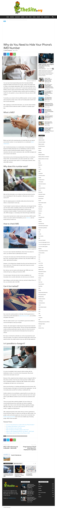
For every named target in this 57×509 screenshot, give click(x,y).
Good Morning (41, 223)
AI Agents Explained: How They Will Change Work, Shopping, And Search (49, 129)
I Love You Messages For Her (44, 242)
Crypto (40, 177)
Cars (39, 167)
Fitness (40, 213)
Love (39, 261)
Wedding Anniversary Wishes (44, 321)
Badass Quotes (41, 144)
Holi (39, 238)
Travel (34, 16)
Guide (40, 229)
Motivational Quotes (42, 271)
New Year (40, 282)
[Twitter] (8, 54)
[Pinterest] (11, 54)
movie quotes (41, 275)
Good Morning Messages (43, 225)
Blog (39, 160)
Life (39, 259)
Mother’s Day (41, 267)
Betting (40, 150)
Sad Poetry (41, 300)
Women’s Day (41, 328)
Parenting (40, 286)
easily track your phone (24, 315)
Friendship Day (41, 217)
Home (7, 16)
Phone (16, 436)
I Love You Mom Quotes (43, 246)
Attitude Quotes (41, 140)
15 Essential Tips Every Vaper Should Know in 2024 (8, 475)
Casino (40, 169)
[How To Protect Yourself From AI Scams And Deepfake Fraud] (41, 111)
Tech (27, 16)
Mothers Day (41, 269)
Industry (40, 248)
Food (39, 215)
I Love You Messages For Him (44, 244)
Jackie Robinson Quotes (43, 250)
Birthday (40, 152)
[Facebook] (4, 54)
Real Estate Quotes (42, 294)
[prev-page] (33, 463)
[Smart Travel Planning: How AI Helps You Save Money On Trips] (41, 80)
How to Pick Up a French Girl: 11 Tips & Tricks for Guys (19, 475)
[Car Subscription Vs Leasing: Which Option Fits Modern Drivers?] (41, 93)
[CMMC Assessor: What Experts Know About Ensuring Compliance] (46, 58)
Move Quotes (41, 273)
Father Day (41, 206)
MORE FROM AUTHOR (18, 463)
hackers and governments (9, 416)
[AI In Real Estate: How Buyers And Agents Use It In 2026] (41, 99)
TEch (23, 436)
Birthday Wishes (42, 154)
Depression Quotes (42, 183)
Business (12, 16)
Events (40, 200)
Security (19, 436)
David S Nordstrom (8, 50)
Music (40, 279)
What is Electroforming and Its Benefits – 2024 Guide (10, 447)
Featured (40, 208)
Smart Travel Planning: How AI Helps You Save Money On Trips (48, 80)
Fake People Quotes (42, 202)
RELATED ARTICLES (8, 463)
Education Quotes (42, 194)
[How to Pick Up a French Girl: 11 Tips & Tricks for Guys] (20, 469)
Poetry (40, 290)
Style (39, 309)
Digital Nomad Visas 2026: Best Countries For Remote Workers (49, 104)
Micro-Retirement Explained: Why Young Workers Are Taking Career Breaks (49, 86)
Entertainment (41, 196)
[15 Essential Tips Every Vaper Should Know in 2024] (8, 469)
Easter (40, 190)
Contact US (46, 16)
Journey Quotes (41, 252)
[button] (52, 17)
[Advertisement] (28, 32)
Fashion (40, 204)
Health (38, 16)
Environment (41, 198)
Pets (39, 288)
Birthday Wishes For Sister (43, 158)
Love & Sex (41, 263)
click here (28, 217)
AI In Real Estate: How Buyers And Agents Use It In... (48, 98)
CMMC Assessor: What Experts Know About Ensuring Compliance (46, 66)
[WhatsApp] (14, 54)
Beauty (40, 148)
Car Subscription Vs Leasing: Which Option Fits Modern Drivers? (49, 92)
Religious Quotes (42, 298)
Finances (40, 211)
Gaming (22, 16)
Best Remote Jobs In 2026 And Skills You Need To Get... (49, 117)
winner (40, 325)
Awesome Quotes (42, 142)
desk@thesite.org (11, 498)
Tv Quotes (40, 317)
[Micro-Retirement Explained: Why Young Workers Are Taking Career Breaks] (41, 86)
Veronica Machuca (42, 68)
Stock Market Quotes (42, 307)
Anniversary (41, 137)
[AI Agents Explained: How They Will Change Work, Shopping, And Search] (41, 129)
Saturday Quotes (42, 302)
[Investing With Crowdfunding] (31, 469)
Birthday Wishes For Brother (44, 156)
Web (39, 319)
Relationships (41, 296)
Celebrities (41, 173)
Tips (42, 16)
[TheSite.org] (28, 7)
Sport (30, 16)
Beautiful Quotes (42, 146)
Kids (39, 254)
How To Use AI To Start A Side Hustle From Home (48, 122)
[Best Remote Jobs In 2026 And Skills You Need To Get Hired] (41, 117)
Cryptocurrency (41, 179)
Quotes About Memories (43, 292)
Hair (39, 231)
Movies (40, 277)
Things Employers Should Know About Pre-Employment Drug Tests (29, 448)
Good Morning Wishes (43, 227)
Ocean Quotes (41, 284)
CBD (39, 171)
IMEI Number (12, 436)
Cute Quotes (41, 181)
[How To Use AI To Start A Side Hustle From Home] (41, 123)
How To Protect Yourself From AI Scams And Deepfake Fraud (49, 111)
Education (17, 16)
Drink (40, 185)
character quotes (42, 175)
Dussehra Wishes (42, 188)
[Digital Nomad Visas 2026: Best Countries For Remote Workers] (41, 105)
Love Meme (41, 265)
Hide (7, 436)
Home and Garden (42, 240)
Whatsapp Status (42, 323)
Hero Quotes (41, 236)
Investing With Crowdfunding (29, 474)
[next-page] (35, 463)
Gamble (40, 219)
